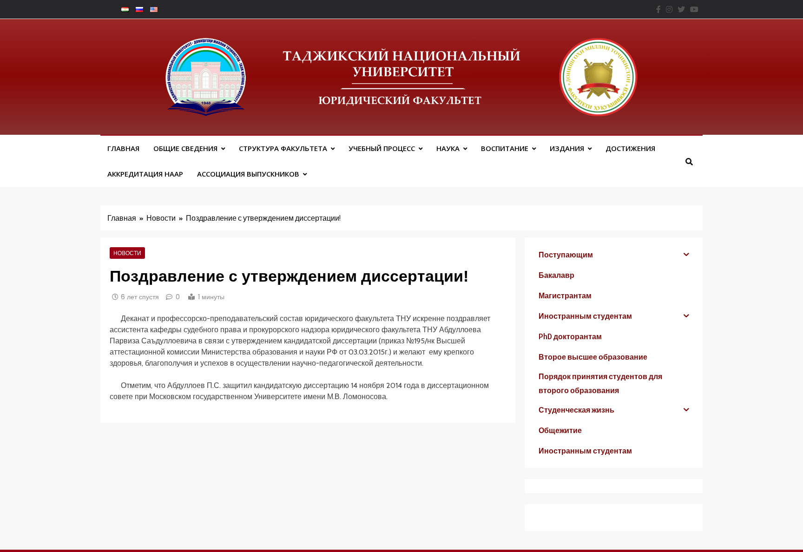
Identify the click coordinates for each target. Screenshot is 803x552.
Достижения (630, 148)
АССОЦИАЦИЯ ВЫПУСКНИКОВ (248, 173)
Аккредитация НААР (145, 173)
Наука (448, 148)
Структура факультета (283, 148)
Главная (123, 148)
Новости (127, 252)
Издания (567, 148)
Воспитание (504, 148)
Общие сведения (185, 148)
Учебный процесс (382, 148)
